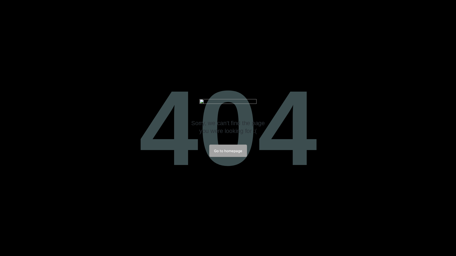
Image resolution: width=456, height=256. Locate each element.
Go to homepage (228, 151)
